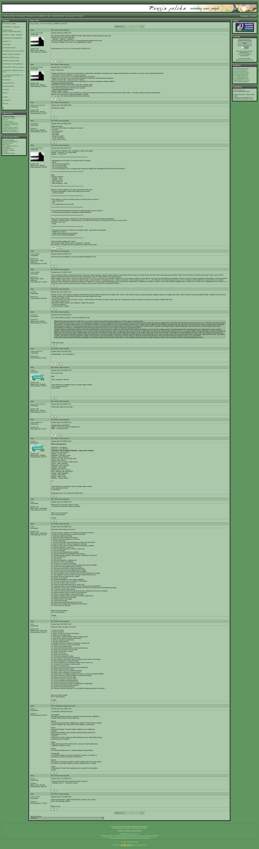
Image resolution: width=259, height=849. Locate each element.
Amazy (32, 778)
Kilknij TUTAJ (242, 54)
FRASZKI (7, 125)
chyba (6, 152)
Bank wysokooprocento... (12, 128)
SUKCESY (7, 80)
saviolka (33, 292)
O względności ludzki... (11, 146)
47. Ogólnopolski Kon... (242, 77)
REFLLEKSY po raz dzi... (242, 80)
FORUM (80, 16)
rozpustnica (34, 123)
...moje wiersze (8, 121)
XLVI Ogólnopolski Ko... (242, 81)
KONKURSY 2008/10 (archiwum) (14, 67)
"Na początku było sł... (11, 122)
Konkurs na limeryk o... (242, 71)
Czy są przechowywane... (12, 131)
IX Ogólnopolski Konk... (242, 74)
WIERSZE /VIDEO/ (10, 47)
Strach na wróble (9, 150)
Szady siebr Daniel (36, 33)
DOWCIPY (64, 23)
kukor (32, 502)
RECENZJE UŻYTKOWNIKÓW (13, 64)
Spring (32, 708)
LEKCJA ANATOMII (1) (11, 141)
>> (143, 26)
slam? (6, 120)
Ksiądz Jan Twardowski (11, 124)
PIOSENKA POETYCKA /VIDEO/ (14, 51)
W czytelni (7, 147)
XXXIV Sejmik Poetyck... (242, 73)
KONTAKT (7, 100)
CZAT (5, 92)
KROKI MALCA (8, 149)
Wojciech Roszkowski (37, 105)
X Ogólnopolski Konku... (242, 68)
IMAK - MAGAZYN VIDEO (55, 16)
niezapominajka (9, 140)
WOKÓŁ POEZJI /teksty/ (11, 57)
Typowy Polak (35, 797)
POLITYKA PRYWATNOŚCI (12, 31)
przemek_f (34, 315)
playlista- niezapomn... (11, 130)
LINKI (5, 97)
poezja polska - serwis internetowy (41, 23)
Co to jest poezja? (9, 118)
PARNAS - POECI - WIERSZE (13, 35)
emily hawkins (35, 254)
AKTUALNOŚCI (71, 16)
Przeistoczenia (8, 143)
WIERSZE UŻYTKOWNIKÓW (36, 16)
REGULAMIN (20, 16)
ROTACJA (7, 144)
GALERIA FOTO (9, 83)
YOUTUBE (7, 44)
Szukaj (6, 103)
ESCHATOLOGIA (9, 153)
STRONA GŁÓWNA (8, 16)
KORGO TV (7, 41)
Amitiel (251, 99)
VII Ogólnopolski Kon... (242, 75)
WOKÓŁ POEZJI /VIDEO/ (12, 60)
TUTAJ (251, 60)
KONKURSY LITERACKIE (12, 27)
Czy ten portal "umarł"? (11, 127)
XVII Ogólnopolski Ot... (242, 70)
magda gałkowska (36, 351)
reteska (32, 370)
